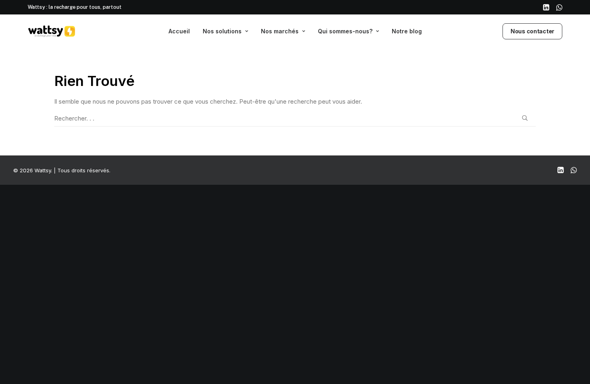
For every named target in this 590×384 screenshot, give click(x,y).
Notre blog (407, 31)
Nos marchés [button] (280, 31)
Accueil (179, 31)
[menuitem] (546, 7)
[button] (546, 7)
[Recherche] (295, 118)
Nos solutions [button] (222, 31)
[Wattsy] (52, 31)
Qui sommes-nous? (345, 31)
